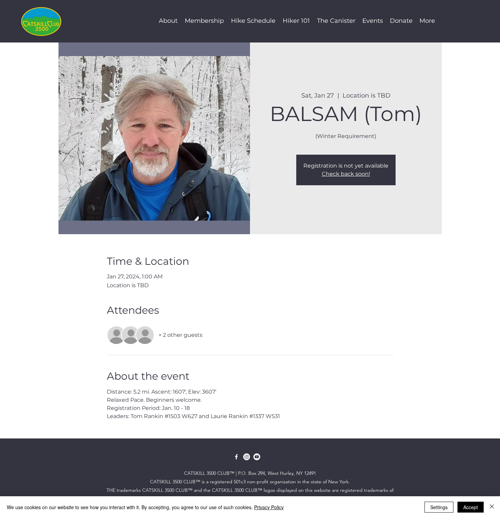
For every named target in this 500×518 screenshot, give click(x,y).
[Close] (492, 507)
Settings (439, 507)
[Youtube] (256, 456)
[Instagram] (246, 456)
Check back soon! (346, 174)
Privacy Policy (269, 507)
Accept (470, 507)
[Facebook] (236, 456)
